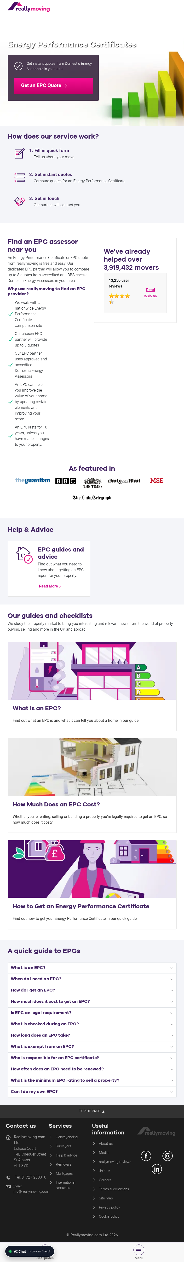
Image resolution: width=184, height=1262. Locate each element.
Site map (106, 1198)
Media (104, 1152)
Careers (105, 1180)
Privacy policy (109, 1207)
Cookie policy (109, 1216)
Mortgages (64, 1173)
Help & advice (66, 1155)
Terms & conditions (114, 1189)
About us (106, 1143)
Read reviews (150, 293)
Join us (104, 1171)
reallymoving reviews (115, 1162)
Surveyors (63, 1146)
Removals (63, 1164)
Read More (48, 586)
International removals (65, 1185)
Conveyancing (67, 1137)
